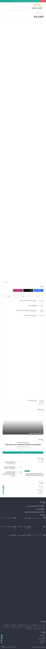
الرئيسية (41, 13)
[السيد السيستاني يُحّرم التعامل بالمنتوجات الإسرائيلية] (40, 312)
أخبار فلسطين (25, 23)
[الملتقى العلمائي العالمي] (37, 6)
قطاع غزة (39, 628)
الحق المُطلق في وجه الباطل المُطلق (38, 178)
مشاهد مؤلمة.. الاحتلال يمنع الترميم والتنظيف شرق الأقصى (9, 467)
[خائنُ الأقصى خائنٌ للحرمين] (38, 577)
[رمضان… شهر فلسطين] (23, 521)
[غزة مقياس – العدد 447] (38, 151)
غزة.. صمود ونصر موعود (32, 400)
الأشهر (38, 296)
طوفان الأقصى (8, 626)
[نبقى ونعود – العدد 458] (38, 110)
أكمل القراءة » (40, 57)
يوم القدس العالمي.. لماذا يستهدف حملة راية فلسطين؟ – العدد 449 (8, 103)
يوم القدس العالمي (29, 628)
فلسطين (43, 628)
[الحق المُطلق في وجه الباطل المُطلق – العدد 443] (22, 190)
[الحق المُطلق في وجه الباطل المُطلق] (38, 226)
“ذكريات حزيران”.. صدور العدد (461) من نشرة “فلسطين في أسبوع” (22, 65)
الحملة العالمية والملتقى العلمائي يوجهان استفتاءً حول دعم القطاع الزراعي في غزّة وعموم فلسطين (9, 473)
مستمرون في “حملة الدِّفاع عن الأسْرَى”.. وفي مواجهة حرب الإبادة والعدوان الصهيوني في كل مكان (24, 106)
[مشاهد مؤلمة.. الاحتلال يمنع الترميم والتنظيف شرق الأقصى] (19, 468)
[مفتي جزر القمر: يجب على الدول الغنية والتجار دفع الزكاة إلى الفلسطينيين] (8, 530)
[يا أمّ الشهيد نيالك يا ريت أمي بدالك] (40, 357)
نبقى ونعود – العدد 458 (39, 100)
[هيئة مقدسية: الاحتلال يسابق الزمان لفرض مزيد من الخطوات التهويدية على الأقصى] (8, 539)
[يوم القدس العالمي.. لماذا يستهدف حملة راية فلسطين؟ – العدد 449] (8, 116)
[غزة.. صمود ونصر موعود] (40, 402)
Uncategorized (40, 493)
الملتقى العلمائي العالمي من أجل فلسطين (17, 626)
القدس (40, 626)
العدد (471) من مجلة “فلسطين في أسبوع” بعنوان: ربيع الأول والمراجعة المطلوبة (26, 1)
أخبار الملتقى (27, 97)
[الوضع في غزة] (23, 539)
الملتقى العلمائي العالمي (28, 626)
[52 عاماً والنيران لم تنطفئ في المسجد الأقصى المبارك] (19, 463)
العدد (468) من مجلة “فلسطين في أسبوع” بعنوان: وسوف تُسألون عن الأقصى (38, 30)
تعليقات (8, 296)
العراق (44, 626)
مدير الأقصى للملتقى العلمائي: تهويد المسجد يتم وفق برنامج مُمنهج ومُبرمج (34, 474)
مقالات (42, 174)
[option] (23, 423)
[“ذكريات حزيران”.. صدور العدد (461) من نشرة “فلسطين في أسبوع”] (22, 78)
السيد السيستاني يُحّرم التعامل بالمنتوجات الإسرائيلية (26, 310)
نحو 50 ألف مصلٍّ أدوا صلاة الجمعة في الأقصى (28, 300)
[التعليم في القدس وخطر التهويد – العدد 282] (38, 521)
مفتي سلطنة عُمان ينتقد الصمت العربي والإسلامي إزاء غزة (23, 145)
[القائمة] (1, 6)
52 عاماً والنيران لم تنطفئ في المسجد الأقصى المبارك (9, 462)
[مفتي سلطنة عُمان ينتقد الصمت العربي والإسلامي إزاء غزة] (22, 157)
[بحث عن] (44, 6)
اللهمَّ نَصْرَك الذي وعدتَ (32, 305)
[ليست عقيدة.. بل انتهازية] (8, 521)
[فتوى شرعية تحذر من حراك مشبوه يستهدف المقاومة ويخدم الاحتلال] (22, 41)
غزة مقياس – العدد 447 (39, 141)
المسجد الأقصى (35, 626)
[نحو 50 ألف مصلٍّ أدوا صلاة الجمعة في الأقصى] (40, 302)
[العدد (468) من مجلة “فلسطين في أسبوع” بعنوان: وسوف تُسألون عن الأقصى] (38, 44)
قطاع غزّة (34, 628)
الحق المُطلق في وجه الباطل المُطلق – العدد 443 (22, 179)
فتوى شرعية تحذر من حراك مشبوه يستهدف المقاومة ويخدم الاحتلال (22, 29)
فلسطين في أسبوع (40, 23)
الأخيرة (23, 296)
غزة (3, 626)
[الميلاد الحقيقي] (38, 530)
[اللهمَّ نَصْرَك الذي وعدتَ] (40, 307)
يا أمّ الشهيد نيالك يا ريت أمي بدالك (29, 315)
